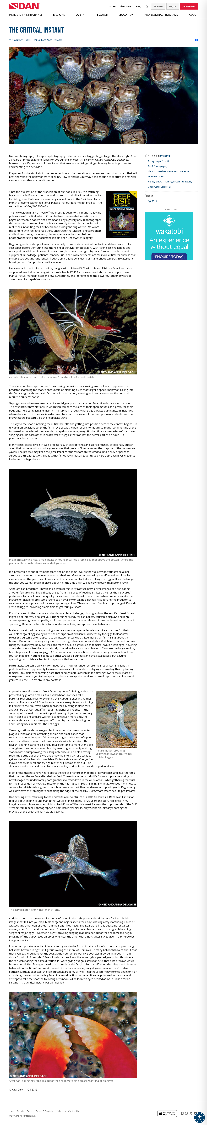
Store (112, 6)
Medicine (59, 15)
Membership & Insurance (25, 15)
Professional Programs (161, 15)
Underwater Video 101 (159, 186)
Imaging (165, 155)
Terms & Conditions (45, 1111)
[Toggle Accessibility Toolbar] (200, 1118)
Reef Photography (157, 166)
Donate (158, 6)
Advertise (61, 1111)
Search (147, 6)
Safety (80, 15)
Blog (138, 6)
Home (12, 1111)
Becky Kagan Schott (158, 161)
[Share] (196, 40)
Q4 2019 (152, 201)
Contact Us (73, 1111)
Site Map (21, 1111)
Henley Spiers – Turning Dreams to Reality (170, 181)
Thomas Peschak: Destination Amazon (168, 171)
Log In (172, 6)
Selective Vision (156, 176)
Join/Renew (189, 6)
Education (126, 15)
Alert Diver (126, 6)
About (193, 15)
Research (102, 15)
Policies (30, 1111)
